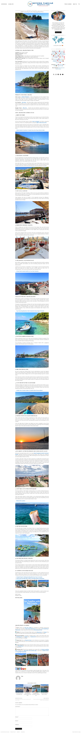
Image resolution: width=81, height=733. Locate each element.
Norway (56, 55)
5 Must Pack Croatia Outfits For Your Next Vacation (27, 271)
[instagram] (55, 74)
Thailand (60, 61)
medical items (45, 650)
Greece (58, 53)
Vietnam (57, 62)
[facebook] (58, 74)
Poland (60, 55)
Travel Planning (67, 4)
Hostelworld (33, 636)
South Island (58, 68)
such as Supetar (35, 121)
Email (16, 720)
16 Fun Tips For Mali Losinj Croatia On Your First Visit (19, 694)
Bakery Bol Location (20, 500)
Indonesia (62, 59)
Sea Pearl (24, 102)
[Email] (62, 74)
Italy (53, 54)
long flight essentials (21, 651)
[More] (25, 669)
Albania (57, 51)
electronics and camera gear (30, 650)
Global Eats (11, 4)
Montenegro (62, 54)
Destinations (4, 4)
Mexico (61, 64)
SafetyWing (20, 646)
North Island (61, 67)
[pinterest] (60, 74)
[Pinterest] (21, 669)
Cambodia (56, 59)
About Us (75, 4)
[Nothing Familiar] (40, 4)
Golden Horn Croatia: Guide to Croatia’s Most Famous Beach (29, 390)
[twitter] (53, 74)
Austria (61, 51)
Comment (17, 706)
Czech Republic (60, 52)
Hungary (63, 53)
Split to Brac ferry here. (42, 122)
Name (16, 716)
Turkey (62, 57)
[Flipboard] (23, 669)
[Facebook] (16, 669)
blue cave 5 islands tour (31, 628)
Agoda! (26, 636)
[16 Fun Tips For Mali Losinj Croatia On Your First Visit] (19, 688)
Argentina (59, 65)
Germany (53, 53)
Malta (57, 54)
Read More (58, 32)
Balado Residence (25, 96)
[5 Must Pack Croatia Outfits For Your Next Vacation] (44, 688)
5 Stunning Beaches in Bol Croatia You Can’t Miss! (23, 699)
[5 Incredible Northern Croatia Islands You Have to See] (36, 688)
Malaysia (55, 60)
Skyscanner (39, 632)
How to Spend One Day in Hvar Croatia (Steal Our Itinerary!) (41, 699)
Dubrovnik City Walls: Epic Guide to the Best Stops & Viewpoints (30, 578)
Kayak (45, 632)
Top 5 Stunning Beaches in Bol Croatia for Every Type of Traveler (30, 310)
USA (57, 64)
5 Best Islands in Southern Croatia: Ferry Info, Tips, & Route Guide (30, 130)
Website (17, 724)
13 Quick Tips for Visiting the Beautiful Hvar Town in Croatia (29, 577)
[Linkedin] (20, 669)
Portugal (53, 57)
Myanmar (60, 60)
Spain (58, 57)
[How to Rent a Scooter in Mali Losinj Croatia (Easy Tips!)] (28, 688)
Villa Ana (25, 107)
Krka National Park (38, 629)
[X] (18, 669)
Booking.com (19, 636)
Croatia (35, 10)
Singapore (55, 61)
